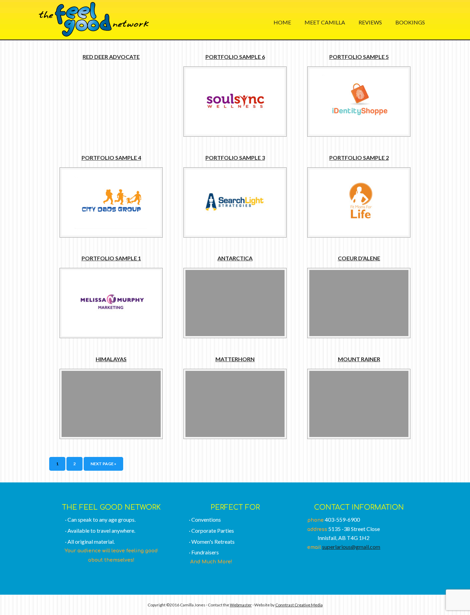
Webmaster (241, 604)
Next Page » (103, 463)
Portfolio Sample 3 (235, 157)
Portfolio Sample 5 (359, 56)
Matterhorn (235, 359)
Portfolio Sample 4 (111, 157)
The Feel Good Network (94, 19)
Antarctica (235, 258)
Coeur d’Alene (359, 258)
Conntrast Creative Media (299, 604)
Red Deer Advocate (111, 56)
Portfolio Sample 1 (111, 258)
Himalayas (111, 359)
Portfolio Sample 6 (235, 56)
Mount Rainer (359, 359)
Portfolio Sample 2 (359, 157)
